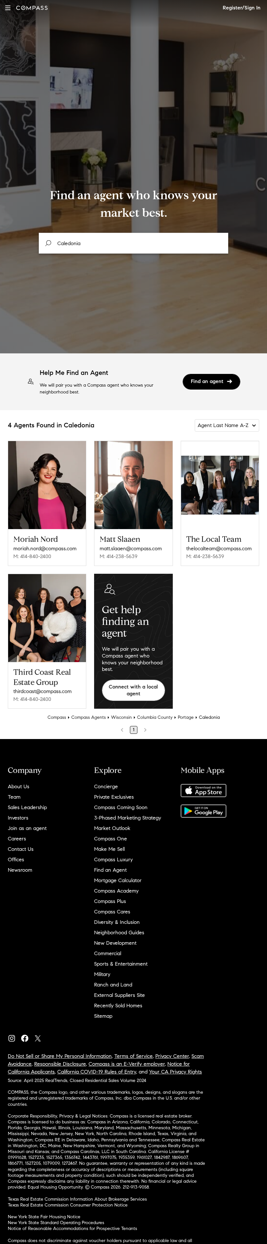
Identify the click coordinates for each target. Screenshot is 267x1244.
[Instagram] (14, 1036)
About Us (18, 786)
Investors (18, 818)
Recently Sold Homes (118, 1005)
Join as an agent (27, 828)
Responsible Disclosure (60, 1064)
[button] (8, 7)
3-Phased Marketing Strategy (127, 818)
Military (102, 974)
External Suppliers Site (119, 995)
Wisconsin (121, 717)
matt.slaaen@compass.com (131, 548)
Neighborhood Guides (119, 932)
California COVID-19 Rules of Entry (96, 1072)
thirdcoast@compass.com (42, 691)
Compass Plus (110, 901)
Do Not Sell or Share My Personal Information (60, 1056)
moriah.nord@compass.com (45, 548)
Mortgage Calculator (118, 880)
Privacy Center (172, 1056)
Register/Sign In (241, 8)
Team (14, 797)
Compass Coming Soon (121, 807)
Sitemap (103, 1016)
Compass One (110, 839)
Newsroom (20, 870)
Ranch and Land (113, 985)
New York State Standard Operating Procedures (56, 1222)
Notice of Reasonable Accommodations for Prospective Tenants (72, 1228)
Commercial (107, 953)
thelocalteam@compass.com (219, 548)
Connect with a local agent (133, 690)
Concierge (106, 786)
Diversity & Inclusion (117, 922)
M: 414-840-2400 (32, 556)
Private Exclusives (114, 797)
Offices (16, 859)
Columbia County (155, 717)
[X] (40, 1036)
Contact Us (21, 849)
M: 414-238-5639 (118, 556)
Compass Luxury (113, 859)
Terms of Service (133, 1056)
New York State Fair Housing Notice (44, 1217)
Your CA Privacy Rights (175, 1072)
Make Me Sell (109, 849)
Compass (57, 717)
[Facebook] (27, 1036)
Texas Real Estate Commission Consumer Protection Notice (68, 1205)
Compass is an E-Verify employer (127, 1064)
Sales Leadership (27, 807)
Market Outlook (112, 828)
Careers (17, 839)
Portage (186, 717)
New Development (115, 943)
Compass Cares (112, 912)
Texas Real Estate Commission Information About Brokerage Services (77, 1199)
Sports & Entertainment (121, 964)
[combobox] (133, 243)
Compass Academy (116, 891)
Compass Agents (88, 717)
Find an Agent (110, 870)
